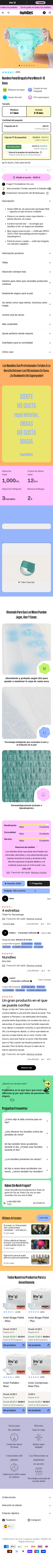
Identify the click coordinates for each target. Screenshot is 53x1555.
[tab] (26, 526)
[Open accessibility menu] (44, 13)
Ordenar (8, 890)
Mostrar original (38, 873)
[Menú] (3, 12)
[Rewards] (49, 188)
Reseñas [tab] (14, 884)
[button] (26, 869)
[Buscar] (8, 13)
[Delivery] (47, 193)
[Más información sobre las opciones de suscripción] (41, 152)
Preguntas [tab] (39, 884)
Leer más (43, 1218)
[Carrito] (50, 13)
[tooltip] (37, 847)
